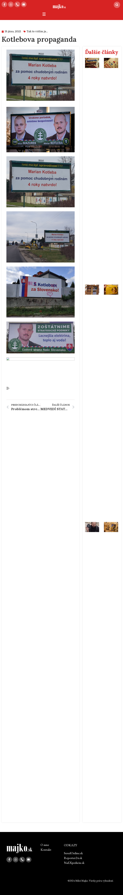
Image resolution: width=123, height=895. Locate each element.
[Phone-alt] (17, 4)
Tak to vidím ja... (37, 31)
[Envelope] (24, 4)
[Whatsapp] (11, 4)
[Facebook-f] (4, 4)
